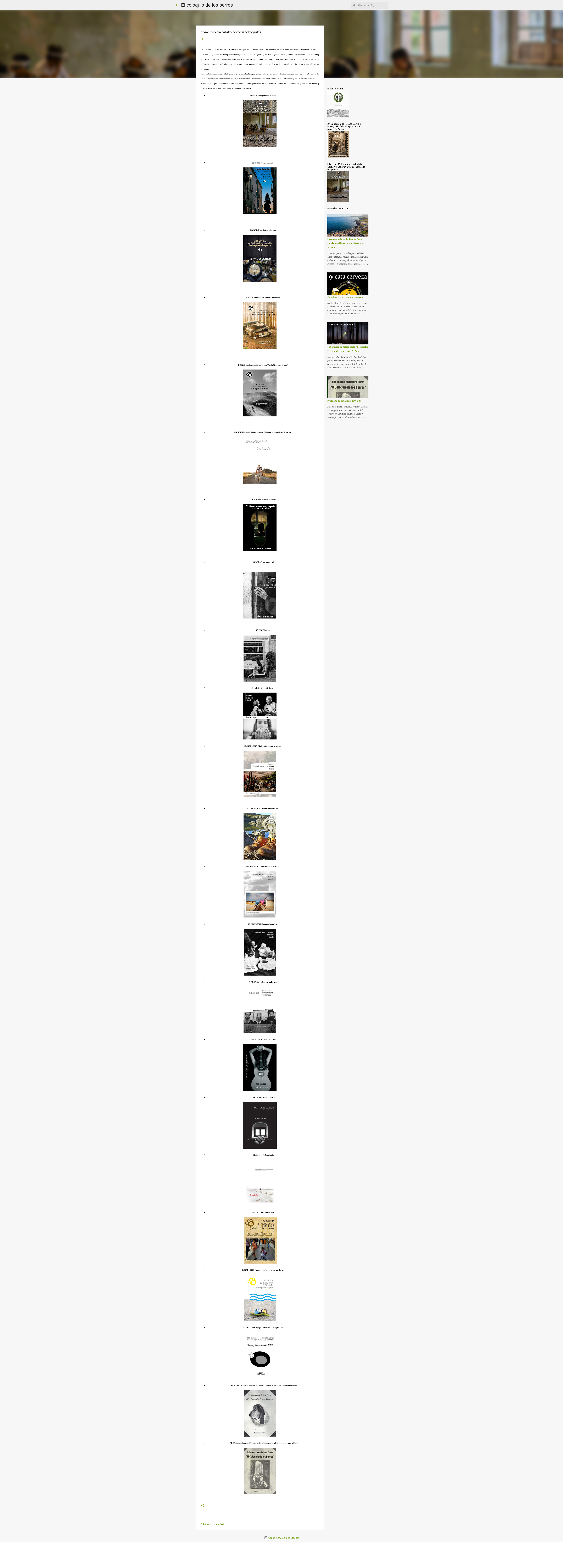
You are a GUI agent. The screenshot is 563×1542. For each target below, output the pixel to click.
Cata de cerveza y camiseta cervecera (345, 297)
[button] (202, 39)
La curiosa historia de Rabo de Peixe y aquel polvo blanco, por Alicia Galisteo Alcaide (345, 243)
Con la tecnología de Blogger (283, 1538)
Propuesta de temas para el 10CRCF (344, 401)
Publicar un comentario (213, 1524)
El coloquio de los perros (207, 5)
